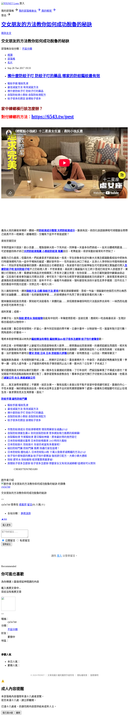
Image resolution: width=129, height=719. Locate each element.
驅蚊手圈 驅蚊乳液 (18, 83)
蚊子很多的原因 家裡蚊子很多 (24, 98)
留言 (29, 504)
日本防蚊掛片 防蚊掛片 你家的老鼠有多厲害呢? (34, 444)
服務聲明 (94, 675)
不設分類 (27, 48)
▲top (4, 519)
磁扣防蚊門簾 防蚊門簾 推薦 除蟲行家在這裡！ (34, 448)
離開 (18, 713)
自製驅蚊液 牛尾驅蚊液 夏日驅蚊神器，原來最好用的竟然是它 (42, 437)
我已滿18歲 (8, 713)
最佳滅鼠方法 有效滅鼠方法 (23, 87)
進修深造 (26, 513)
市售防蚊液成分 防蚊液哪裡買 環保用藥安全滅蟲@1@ (38, 429)
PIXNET (41, 675)
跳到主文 (6, 33)
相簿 (10, 55)
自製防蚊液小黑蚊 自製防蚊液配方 (27, 94)
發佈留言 (7, 544)
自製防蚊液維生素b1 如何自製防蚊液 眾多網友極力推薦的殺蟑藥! (44, 433)
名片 (10, 62)
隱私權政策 (82, 675)
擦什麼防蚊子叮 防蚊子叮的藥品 (25, 91)
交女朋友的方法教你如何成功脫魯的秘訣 (46, 24)
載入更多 (7, 525)
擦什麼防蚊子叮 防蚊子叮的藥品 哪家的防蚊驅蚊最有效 (54, 76)
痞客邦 (23, 504)
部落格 (11, 58)
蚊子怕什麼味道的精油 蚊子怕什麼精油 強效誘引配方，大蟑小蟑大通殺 (47, 455)
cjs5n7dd (5, 486)
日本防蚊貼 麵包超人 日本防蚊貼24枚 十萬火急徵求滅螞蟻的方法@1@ (47, 452)
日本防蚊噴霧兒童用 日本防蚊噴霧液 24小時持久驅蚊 (37, 440)
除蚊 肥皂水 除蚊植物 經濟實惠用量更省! (30, 459)
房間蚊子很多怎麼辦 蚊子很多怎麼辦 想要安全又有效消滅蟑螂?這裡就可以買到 (51, 463)
